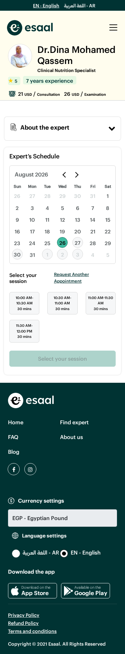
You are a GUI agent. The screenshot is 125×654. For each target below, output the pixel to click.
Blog (13, 451)
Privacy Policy (23, 615)
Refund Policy (23, 623)
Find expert (74, 422)
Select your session (62, 358)
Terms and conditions (32, 631)
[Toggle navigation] (113, 27)
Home (15, 422)
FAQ (13, 437)
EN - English (46, 5)
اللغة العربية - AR (79, 5)
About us (71, 437)
